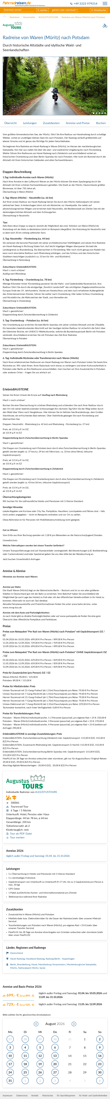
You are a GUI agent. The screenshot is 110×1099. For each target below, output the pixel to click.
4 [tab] (102, 113)
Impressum (7, 1096)
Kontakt (34, 1096)
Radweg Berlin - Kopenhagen (60, 959)
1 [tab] (94, 113)
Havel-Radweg (17, 959)
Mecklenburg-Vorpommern (51, 964)
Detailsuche (100, 10)
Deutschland (16, 953)
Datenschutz (22, 1096)
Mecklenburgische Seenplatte (81, 964)
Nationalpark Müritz (28, 968)
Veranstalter (29, 17)
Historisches (47, 1096)
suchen (43, 10)
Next (105, 86)
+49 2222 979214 (85, 3)
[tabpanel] (55, 86)
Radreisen (15, 17)
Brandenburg (23, 964)
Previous (5, 86)
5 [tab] (105, 113)
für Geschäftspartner (66, 1096)
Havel (34, 964)
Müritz (13, 968)
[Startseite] (4, 17)
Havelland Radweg (35, 959)
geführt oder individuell (64, 10)
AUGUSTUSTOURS (48, 17)
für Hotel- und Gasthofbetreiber (93, 1096)
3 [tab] (99, 113)
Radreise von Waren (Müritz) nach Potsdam (83, 17)
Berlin (13, 964)
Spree (42, 968)
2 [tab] (96, 113)
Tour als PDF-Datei (21, 834)
